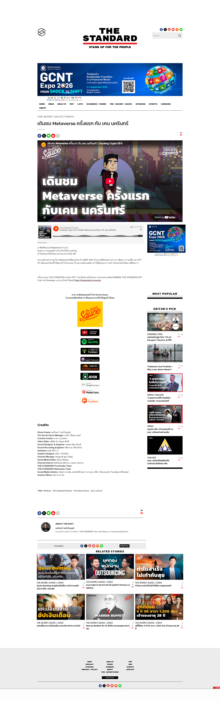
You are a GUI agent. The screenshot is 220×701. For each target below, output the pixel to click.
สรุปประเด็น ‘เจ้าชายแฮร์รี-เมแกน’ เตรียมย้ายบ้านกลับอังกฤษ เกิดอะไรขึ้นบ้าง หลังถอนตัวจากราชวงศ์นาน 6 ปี (160, 430)
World (150, 395)
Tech (160, 334)
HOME (42, 104)
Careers (110, 667)
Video (110, 664)
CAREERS (166, 104)
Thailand (159, 395)
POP (72, 104)
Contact (130, 669)
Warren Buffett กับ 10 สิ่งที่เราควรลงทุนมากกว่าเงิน (108, 627)
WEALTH (62, 104)
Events (130, 667)
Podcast (47, 490)
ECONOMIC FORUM (96, 104)
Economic (151, 334)
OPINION (140, 104)
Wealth (110, 661)
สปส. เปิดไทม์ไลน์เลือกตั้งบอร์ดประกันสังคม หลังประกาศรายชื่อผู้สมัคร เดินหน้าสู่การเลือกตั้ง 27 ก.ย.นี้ (159, 462)
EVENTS (153, 104)
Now (130, 664)
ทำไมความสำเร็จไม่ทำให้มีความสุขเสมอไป (153, 585)
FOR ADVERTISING (110, 672)
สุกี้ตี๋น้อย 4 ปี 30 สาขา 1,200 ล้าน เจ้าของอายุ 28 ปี (157, 627)
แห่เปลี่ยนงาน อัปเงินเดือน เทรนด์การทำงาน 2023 (58, 625)
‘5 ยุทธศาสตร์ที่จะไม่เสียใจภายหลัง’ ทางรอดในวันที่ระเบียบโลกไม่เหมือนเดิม (159, 399)
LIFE (80, 104)
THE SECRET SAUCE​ (121, 104)
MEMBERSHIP (124, 546)
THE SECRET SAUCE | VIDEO (55, 116)
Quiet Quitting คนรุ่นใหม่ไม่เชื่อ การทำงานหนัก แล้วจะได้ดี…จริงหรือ (58, 587)
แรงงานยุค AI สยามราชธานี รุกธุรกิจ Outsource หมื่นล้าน (108, 586)
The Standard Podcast (63, 490)
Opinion (90, 667)
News (89, 661)
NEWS (51, 104)
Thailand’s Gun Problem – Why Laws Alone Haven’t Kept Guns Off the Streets (160, 368)
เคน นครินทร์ (97, 490)
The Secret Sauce (82, 490)
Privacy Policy (90, 669)
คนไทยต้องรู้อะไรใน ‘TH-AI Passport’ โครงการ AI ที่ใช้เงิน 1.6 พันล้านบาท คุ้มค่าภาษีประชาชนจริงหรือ (160, 338)
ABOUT (42, 108)
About (110, 669)
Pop (130, 661)
